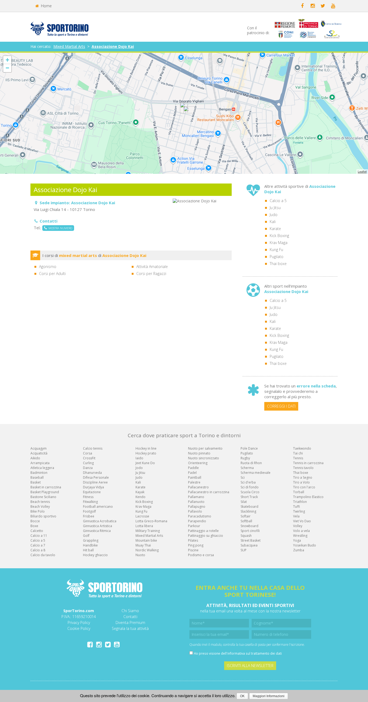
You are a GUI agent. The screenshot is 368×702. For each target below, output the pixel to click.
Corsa (87, 453)
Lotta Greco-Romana (151, 521)
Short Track (249, 497)
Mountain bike (146, 540)
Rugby (245, 458)
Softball (246, 521)
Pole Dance (249, 448)
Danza (88, 467)
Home (46, 5)
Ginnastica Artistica (97, 526)
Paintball (194, 477)
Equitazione (92, 492)
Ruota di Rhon (251, 463)
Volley (297, 526)
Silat (244, 501)
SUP (244, 550)
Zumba (298, 550)
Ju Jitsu (275, 207)
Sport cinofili (250, 530)
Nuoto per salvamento (205, 448)
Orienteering (197, 463)
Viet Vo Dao (302, 521)
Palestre (194, 482)
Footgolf (89, 511)
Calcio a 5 (278, 200)
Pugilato (276, 256)
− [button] (7, 68)
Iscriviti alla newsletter (250, 665)
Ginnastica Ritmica (97, 530)
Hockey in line (146, 448)
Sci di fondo (250, 487)
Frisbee (88, 516)
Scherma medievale (255, 472)
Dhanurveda (92, 472)
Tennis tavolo (303, 467)
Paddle (193, 467)
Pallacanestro (198, 487)
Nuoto (140, 555)
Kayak (140, 492)
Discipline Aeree (95, 482)
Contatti (130, 616)
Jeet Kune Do (145, 463)
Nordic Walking (147, 550)
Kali (273, 221)
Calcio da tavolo (42, 555)
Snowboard (249, 526)
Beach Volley (40, 506)
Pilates (193, 540)
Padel (192, 472)
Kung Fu (276, 249)
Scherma (247, 467)
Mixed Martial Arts (69, 46)
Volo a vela (301, 530)
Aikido (35, 458)
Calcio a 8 (37, 550)
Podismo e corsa (201, 555)
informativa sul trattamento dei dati (254, 653)
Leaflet (362, 171)
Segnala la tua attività (130, 628)
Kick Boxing (279, 235)
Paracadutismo (199, 516)
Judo (273, 214)
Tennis (298, 458)
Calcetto (36, 530)
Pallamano (196, 497)
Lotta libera (144, 526)
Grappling (90, 540)
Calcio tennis (92, 448)
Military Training (148, 530)
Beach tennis (40, 501)
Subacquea (249, 545)
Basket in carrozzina (45, 487)
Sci (243, 477)
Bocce (35, 521)
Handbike (90, 545)
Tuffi (296, 506)
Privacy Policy (79, 622)
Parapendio (197, 521)
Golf (86, 535)
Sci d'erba (248, 482)
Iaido (139, 458)
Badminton (38, 472)
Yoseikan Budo (304, 545)
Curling (88, 463)
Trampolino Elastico (308, 497)
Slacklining (248, 511)
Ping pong (195, 545)
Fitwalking (90, 501)
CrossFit (89, 458)
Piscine (193, 550)
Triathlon (300, 501)
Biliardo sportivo (43, 516)
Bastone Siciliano (43, 497)
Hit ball (88, 550)
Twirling (299, 511)
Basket (35, 482)
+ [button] (7, 60)
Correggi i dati (281, 406)
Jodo (139, 467)
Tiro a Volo (301, 482)
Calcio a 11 (38, 535)
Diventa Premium (130, 622)
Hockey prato (146, 453)
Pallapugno (196, 506)
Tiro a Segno (302, 477)
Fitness (88, 497)
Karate (275, 228)
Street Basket (251, 540)
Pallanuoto (196, 501)
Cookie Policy (78, 628)
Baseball (37, 477)
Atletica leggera (42, 467)
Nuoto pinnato (199, 453)
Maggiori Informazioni (268, 696)
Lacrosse (142, 516)
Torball (298, 492)
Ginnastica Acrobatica (99, 521)
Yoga (297, 540)
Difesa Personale (96, 477)
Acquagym (38, 448)
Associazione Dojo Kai (113, 46)
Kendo (140, 497)
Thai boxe (278, 263)
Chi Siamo (130, 610)
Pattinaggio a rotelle (203, 530)
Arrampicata (40, 463)
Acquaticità (38, 453)
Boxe (34, 526)
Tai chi (298, 453)
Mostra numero (59, 228)
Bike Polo (37, 511)
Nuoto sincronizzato (203, 458)
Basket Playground (44, 492)
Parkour (194, 526)
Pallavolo (195, 511)
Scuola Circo (250, 492)
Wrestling (300, 535)
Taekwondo (302, 448)
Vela (296, 516)
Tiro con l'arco (304, 487)
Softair (246, 516)
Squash (246, 535)
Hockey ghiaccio (95, 555)
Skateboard (249, 506)
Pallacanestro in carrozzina (208, 492)
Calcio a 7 (37, 545)
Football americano (98, 506)
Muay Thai (143, 545)
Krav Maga (278, 242)
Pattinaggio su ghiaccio (205, 535)
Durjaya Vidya (93, 487)
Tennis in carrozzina (308, 463)
